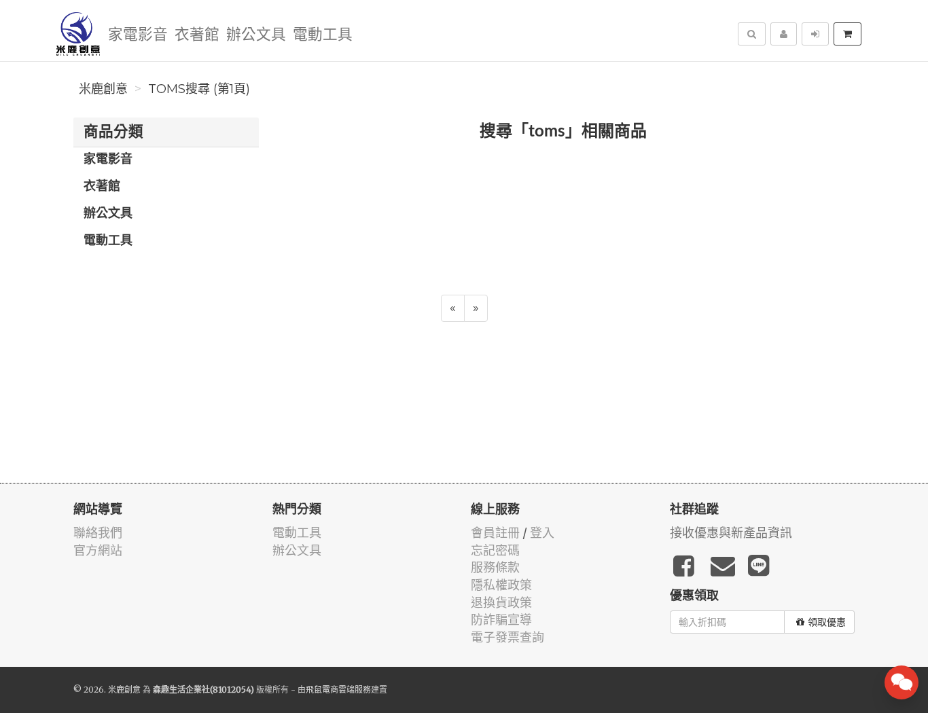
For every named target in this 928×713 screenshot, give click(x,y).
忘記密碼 (495, 550)
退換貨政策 (501, 602)
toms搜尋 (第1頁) (199, 88)
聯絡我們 (97, 533)
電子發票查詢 (507, 637)
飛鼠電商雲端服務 (338, 689)
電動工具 (323, 35)
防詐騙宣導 (501, 619)
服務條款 (495, 567)
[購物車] (847, 33)
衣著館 (197, 35)
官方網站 (97, 550)
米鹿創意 (103, 88)
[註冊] (783, 33)
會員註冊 (495, 533)
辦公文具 (256, 35)
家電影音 (138, 35)
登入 (542, 533)
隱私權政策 (501, 585)
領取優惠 (827, 622)
